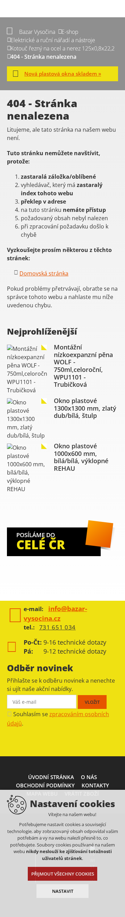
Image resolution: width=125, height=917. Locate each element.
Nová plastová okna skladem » (62, 73)
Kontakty (95, 785)
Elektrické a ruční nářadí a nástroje (52, 40)
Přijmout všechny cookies (62, 874)
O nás (89, 777)
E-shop (69, 32)
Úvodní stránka (51, 777)
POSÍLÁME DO (40, 542)
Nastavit (62, 891)
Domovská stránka (43, 273)
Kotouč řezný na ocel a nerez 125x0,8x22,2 (62, 48)
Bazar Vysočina (37, 32)
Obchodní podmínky (45, 785)
